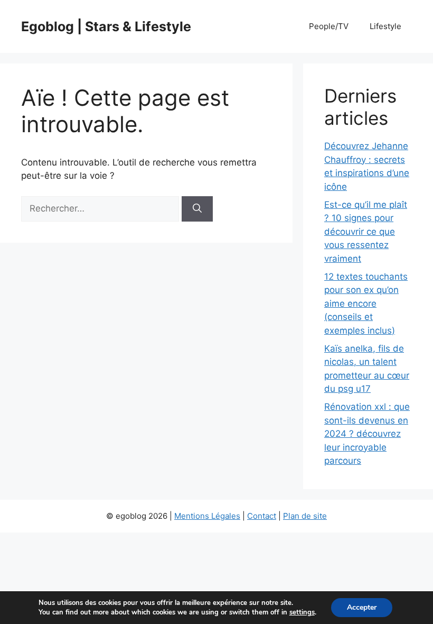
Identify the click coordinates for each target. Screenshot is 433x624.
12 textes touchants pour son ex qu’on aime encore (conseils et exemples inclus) (366, 303)
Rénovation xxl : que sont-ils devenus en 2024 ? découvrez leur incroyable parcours (367, 433)
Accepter (361, 607)
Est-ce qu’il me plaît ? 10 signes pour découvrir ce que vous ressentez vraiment (365, 231)
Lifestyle (385, 26)
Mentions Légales (207, 516)
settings (302, 612)
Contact (261, 516)
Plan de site (305, 516)
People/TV (329, 26)
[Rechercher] (197, 209)
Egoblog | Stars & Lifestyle (106, 26)
